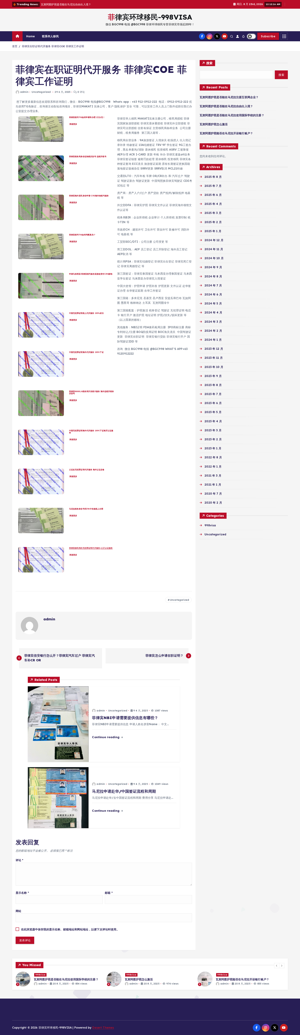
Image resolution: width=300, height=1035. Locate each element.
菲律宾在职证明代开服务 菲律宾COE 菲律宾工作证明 (53, 46)
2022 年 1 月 (213, 466)
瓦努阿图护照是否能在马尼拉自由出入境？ (226, 106)
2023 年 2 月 (213, 439)
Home (30, 36)
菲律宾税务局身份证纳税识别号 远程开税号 (87, 156)
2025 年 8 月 (213, 177)
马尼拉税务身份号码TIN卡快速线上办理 (86, 509)
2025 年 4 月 (213, 204)
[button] (276, 965)
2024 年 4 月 (213, 312)
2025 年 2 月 (213, 222)
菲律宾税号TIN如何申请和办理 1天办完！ (87, 117)
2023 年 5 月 (213, 412)
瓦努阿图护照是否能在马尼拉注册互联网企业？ (229, 97)
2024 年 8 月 (213, 276)
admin (24, 92)
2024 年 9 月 (213, 267)
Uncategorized (41, 92)
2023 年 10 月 (214, 367)
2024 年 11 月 (214, 249)
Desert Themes (103, 1027)
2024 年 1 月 (213, 339)
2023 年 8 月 (213, 385)
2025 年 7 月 (213, 186)
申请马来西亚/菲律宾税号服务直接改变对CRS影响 (90, 274)
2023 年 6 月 (213, 403)
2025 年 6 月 (213, 195)
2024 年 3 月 (213, 321)
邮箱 (109, 892)
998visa (210, 525)
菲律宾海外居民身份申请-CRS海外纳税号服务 (89, 196)
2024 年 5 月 (213, 303)
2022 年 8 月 (213, 457)
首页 (14, 46)
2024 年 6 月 (213, 294)
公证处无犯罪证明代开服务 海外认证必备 (87, 470)
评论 (19, 860)
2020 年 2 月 (213, 502)
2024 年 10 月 (214, 258)
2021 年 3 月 (213, 475)
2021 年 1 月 (213, 484)
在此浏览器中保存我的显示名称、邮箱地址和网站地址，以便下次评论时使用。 (70, 929)
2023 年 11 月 (214, 357)
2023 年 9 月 (213, 376)
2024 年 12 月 (214, 240)
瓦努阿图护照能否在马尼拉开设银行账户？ (226, 133)
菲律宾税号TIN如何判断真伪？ (82, 235)
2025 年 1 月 (213, 231)
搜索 (209, 63)
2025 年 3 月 (213, 213)
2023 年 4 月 (213, 421)
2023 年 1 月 (213, 448)
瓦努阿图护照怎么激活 (214, 124)
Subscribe (268, 36)
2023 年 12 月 (214, 348)
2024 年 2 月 (213, 330)
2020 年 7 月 (213, 493)
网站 (18, 911)
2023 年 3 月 (213, 430)
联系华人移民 (50, 36)
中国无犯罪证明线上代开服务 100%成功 (86, 313)
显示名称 (22, 892)
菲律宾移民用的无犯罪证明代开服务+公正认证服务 (91, 548)
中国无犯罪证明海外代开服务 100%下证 (86, 352)
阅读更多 (73, 124)
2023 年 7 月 (213, 394)
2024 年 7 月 (213, 285)
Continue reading (106, 737)
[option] (59, 979)
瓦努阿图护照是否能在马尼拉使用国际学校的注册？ (232, 115)
